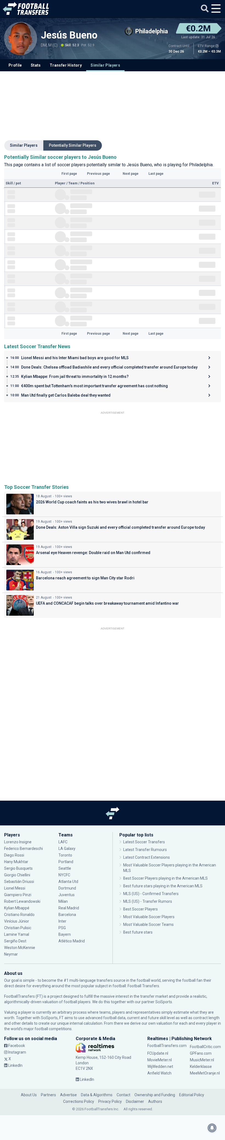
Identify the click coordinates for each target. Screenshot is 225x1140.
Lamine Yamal (16, 934)
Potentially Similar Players (72, 145)
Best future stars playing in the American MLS (163, 886)
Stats (36, 65)
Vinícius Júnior (16, 921)
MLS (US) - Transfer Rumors (147, 901)
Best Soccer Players (140, 909)
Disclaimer (135, 1101)
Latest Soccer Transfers (144, 842)
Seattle (64, 868)
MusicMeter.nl (202, 1060)
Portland (65, 862)
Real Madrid (68, 908)
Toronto (65, 855)
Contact (123, 1095)
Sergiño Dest (15, 941)
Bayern (64, 934)
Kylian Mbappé (17, 908)
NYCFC (64, 875)
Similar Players (105, 65)
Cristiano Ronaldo (19, 914)
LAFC (63, 842)
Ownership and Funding (154, 1095)
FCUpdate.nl (157, 1053)
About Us (29, 1095)
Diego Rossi (14, 855)
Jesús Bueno (69, 35)
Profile (15, 65)
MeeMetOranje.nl (205, 1073)
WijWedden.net (160, 1066)
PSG (62, 928)
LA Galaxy (66, 848)
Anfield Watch (159, 1073)
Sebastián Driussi (19, 881)
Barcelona (67, 914)
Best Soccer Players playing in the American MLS (165, 878)
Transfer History (66, 65)
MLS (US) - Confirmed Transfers (151, 893)
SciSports (163, 1002)
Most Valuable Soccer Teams (148, 924)
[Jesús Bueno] (20, 38)
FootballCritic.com (205, 1046)
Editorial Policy (191, 1095)
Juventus (66, 895)
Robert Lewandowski (22, 901)
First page (69, 174)
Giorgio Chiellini (17, 875)
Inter (62, 921)
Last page (156, 174)
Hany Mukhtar (16, 862)
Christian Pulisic (17, 928)
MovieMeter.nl (159, 1060)
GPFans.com (201, 1053)
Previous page (98, 174)
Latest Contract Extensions (146, 857)
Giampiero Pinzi (17, 895)
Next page (131, 174)
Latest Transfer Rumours (145, 849)
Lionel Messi (15, 888)
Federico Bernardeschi (23, 848)
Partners (48, 1095)
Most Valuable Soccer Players (149, 917)
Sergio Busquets (18, 868)
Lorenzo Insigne (18, 842)
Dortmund (67, 888)
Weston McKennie (19, 947)
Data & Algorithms (97, 1095)
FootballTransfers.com (167, 1045)
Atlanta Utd (68, 881)
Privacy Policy (110, 1101)
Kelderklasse (201, 1066)
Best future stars (138, 932)
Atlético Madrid (71, 941)
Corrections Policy (78, 1101)
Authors (155, 1101)
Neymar (11, 954)
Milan (63, 901)
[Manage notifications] (212, 1127)
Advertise (68, 1095)
